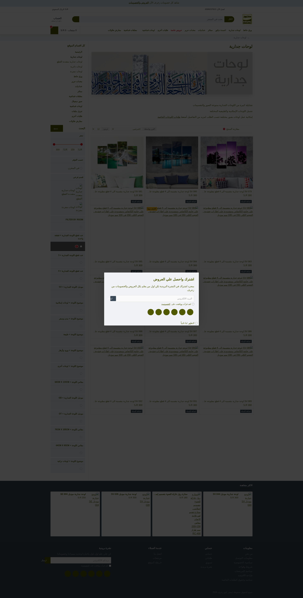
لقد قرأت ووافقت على (176, 304)
